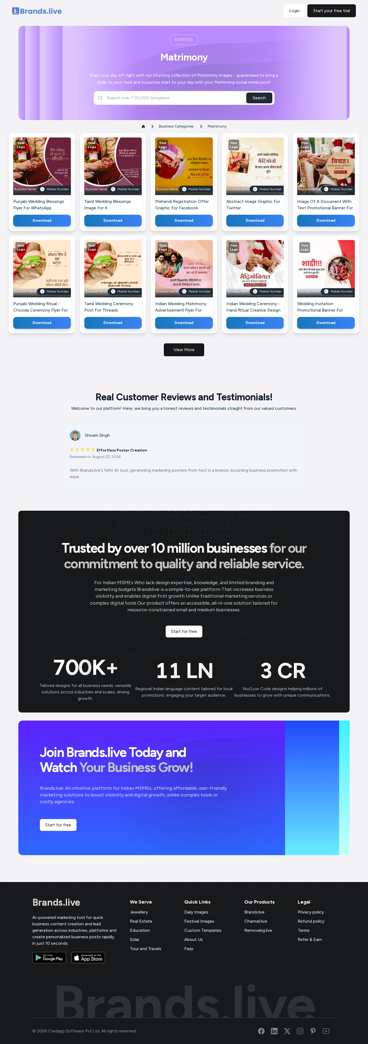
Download (42, 220)
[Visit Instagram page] (303, 1031)
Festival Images (199, 921)
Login (294, 10)
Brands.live (56, 902)
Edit (30, 174)
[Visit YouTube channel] (329, 1031)
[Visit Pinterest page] (316, 1031)
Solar (134, 939)
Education (140, 930)
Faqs (188, 948)
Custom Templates (202, 930)
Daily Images (196, 912)
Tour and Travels (145, 948)
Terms (304, 930)
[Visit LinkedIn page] (277, 1031)
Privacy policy (311, 912)
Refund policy (311, 921)
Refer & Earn (310, 939)
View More (184, 349)
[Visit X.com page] (290, 1031)
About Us (193, 939)
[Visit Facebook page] (264, 1031)
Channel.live (255, 921)
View (51, 174)
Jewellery (139, 912)
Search (259, 97)
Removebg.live (258, 930)
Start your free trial (331, 10)
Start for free (184, 631)
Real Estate (141, 921)
